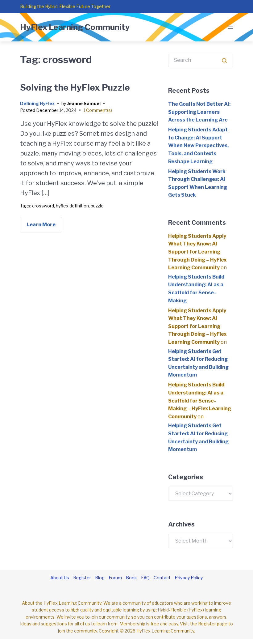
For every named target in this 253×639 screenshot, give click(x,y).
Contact (162, 577)
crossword (43, 205)
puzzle (97, 205)
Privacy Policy (189, 577)
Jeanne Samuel (84, 103)
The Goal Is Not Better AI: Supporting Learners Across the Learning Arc (199, 112)
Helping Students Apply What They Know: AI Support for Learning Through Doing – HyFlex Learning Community (197, 252)
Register (82, 577)
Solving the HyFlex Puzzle (75, 87)
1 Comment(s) (97, 110)
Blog (100, 577)
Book (131, 577)
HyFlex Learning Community (75, 27)
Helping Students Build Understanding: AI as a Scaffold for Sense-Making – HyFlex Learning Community (199, 400)
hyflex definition (72, 205)
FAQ (145, 577)
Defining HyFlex (37, 103)
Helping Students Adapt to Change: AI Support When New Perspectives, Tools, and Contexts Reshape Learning (198, 145)
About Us (59, 577)
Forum (115, 577)
